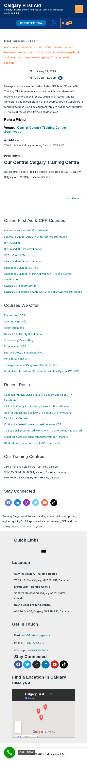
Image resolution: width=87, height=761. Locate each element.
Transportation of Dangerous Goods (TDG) (30, 365)
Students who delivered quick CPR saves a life (32, 443)
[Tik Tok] (53, 502)
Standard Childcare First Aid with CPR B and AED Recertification (43, 291)
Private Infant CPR (15, 346)
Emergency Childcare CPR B (21, 267)
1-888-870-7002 (38, 650)
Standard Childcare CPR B (20, 285)
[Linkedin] (17, 502)
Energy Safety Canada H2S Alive (23, 352)
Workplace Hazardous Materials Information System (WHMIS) (41, 371)
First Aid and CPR (14, 315)
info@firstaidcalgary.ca (36, 635)
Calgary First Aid (22, 5)
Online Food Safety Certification (23, 334)
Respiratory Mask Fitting (19, 340)
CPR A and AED (13, 242)
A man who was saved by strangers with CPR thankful (36, 436)
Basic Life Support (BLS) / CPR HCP (26, 230)
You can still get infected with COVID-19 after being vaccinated (43, 430)
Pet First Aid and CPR (17, 358)
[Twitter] (35, 502)
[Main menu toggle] (79, 9)
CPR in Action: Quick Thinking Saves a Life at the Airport (38, 406)
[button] (31, 23)
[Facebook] (8, 502)
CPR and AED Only (15, 321)
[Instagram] (26, 502)
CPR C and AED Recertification (22, 261)
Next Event (74, 198)
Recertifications (14, 327)
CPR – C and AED (14, 255)
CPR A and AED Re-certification (23, 249)
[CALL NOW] (9, 752)
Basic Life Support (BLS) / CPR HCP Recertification (35, 236)
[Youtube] (44, 502)
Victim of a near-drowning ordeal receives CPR (32, 424)
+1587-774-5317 (34, 642)
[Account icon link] (53, 23)
